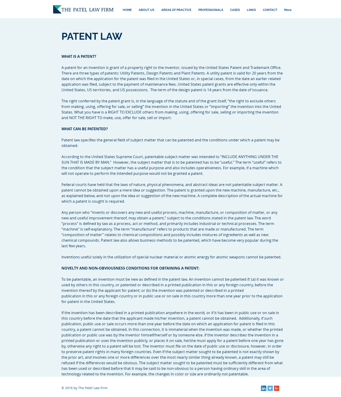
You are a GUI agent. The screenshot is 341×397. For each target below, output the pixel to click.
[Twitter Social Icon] (270, 388)
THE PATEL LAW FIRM (87, 9)
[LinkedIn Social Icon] (263, 388)
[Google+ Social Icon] (276, 388)
